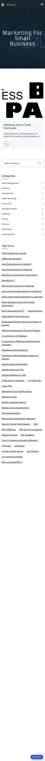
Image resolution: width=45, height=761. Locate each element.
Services (5, 224)
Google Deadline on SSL (14, 375)
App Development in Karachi (16, 264)
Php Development (11, 413)
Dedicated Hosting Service (15, 316)
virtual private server (12, 451)
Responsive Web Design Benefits (18, 418)
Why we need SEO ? (12, 462)
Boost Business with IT (13, 310)
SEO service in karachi (30, 429)
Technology (7, 229)
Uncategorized (8, 234)
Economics (6, 203)
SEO (36, 424)
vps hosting (32, 451)
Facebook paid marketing (15, 350)
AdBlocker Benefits (11, 258)
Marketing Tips (9, 396)
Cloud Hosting (35, 310)
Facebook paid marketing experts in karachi (20, 357)
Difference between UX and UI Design (21, 330)
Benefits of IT (8, 280)
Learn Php (7, 386)
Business (5, 188)
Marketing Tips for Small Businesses (17, 126)
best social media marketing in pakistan (22, 296)
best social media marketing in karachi (21, 291)
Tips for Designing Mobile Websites (20, 440)
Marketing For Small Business (17, 391)
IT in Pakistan (34, 380)
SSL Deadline (27, 434)
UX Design (19, 445)
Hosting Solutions (9, 208)
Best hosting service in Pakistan (18, 285)
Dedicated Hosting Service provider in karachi (21, 323)
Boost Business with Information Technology (18, 304)
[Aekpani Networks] (9, 4)
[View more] (6, 144)
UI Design (6, 445)
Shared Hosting (9, 434)
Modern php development (15, 407)
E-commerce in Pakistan (14, 335)
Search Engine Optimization (16, 424)
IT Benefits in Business (13, 380)
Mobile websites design (14, 402)
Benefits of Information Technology (20, 275)
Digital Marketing (9, 198)
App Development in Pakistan (17, 269)
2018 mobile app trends (14, 253)
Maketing (6, 214)
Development (7, 193)
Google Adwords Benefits (15, 364)
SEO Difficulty (9, 429)
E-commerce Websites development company (21, 343)
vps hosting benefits (12, 456)
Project (5, 219)
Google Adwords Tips (13, 369)
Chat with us (37, 757)
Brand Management (10, 183)
